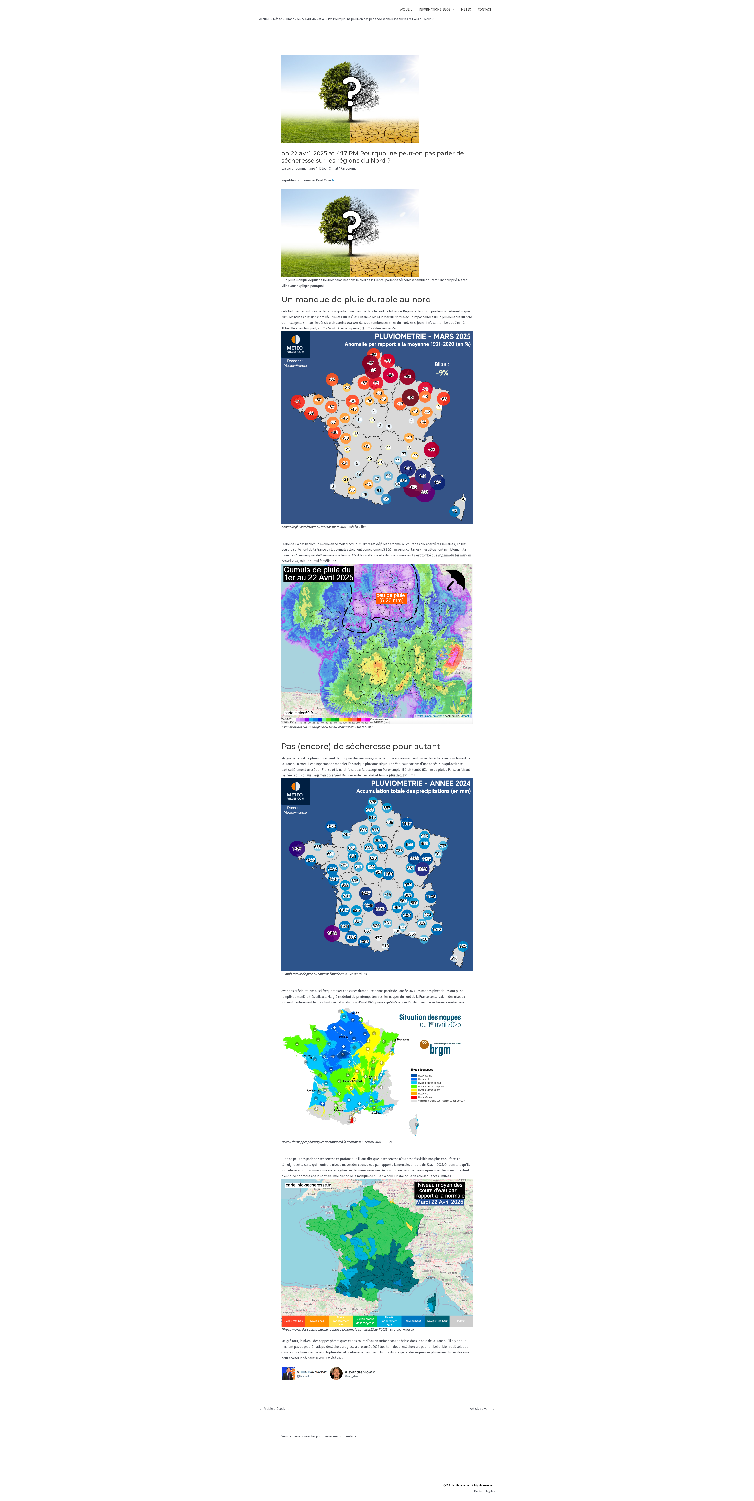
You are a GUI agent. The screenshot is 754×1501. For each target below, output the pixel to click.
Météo (466, 9)
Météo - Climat (327, 168)
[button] (452, 9)
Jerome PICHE (284, 9)
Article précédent (274, 1408)
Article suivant (482, 1408)
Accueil (406, 9)
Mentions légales (484, 1491)
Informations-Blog (434, 9)
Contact (484, 9)
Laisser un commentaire (298, 168)
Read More (323, 180)
